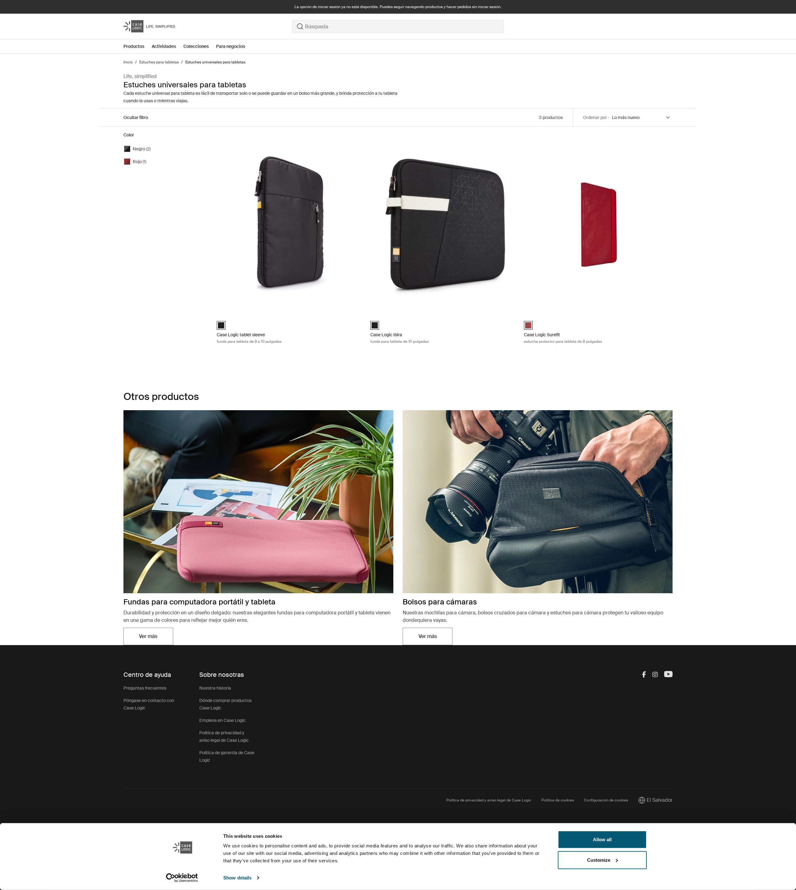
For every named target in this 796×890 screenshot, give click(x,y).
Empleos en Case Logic (222, 720)
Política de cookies (557, 800)
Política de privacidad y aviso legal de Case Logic (488, 800)
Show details (237, 877)
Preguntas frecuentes (144, 688)
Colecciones (196, 46)
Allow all (602, 839)
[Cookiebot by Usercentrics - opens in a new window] (182, 878)
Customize (598, 859)
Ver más (156, 638)
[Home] (207, 26)
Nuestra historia (215, 688)
